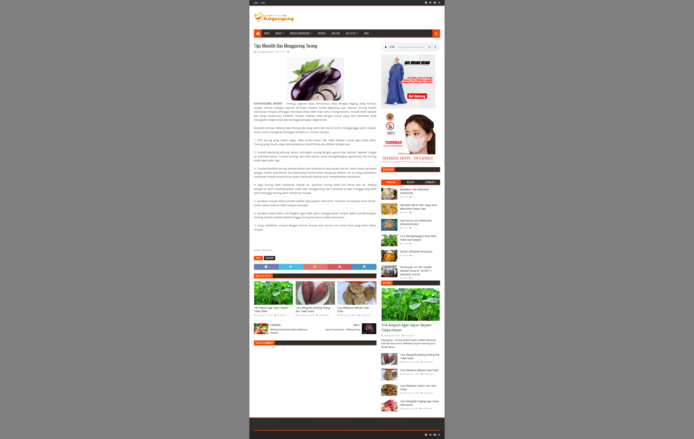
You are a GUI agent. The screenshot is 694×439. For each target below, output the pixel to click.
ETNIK (263, 2)
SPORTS (322, 33)
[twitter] (430, 2)
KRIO (366, 33)
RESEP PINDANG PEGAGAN (416, 251)
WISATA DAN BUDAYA (300, 33)
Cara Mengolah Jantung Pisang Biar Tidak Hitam (313, 309)
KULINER (269, 258)
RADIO (256, 2)
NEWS (267, 33)
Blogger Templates (295, 434)
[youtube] (435, 2)
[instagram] (438, 2)
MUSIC (278, 33)
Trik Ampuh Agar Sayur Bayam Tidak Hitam (271, 309)
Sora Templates (274, 434)
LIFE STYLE (351, 33)
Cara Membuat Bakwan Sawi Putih (353, 309)
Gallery (335, 33)
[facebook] (426, 2)
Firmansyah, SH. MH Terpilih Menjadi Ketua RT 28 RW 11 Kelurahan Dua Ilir (416, 271)
